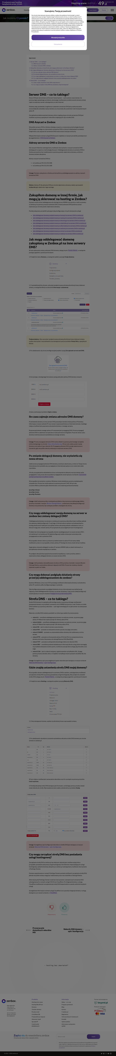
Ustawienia (58, 44)
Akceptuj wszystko (58, 37)
